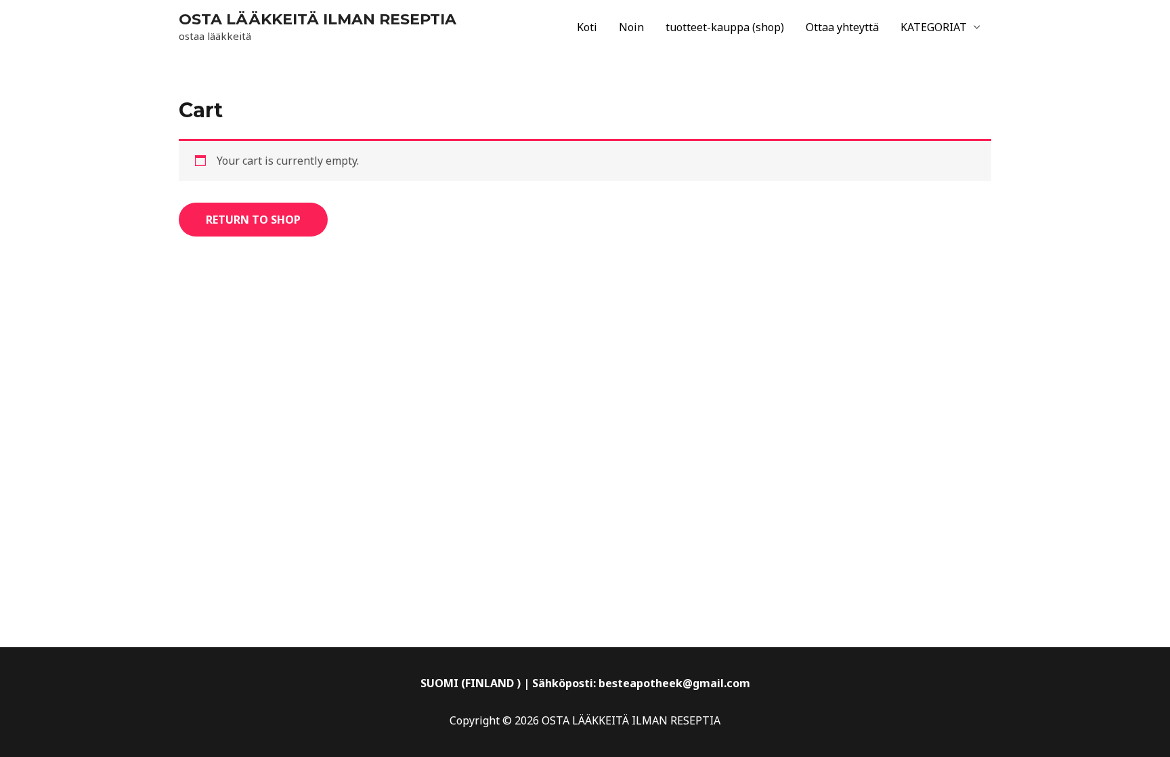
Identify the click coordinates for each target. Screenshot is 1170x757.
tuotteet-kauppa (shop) (725, 27)
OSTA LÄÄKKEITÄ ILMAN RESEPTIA (317, 19)
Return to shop (253, 219)
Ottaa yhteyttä (842, 27)
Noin (631, 27)
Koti (587, 27)
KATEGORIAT (934, 27)
